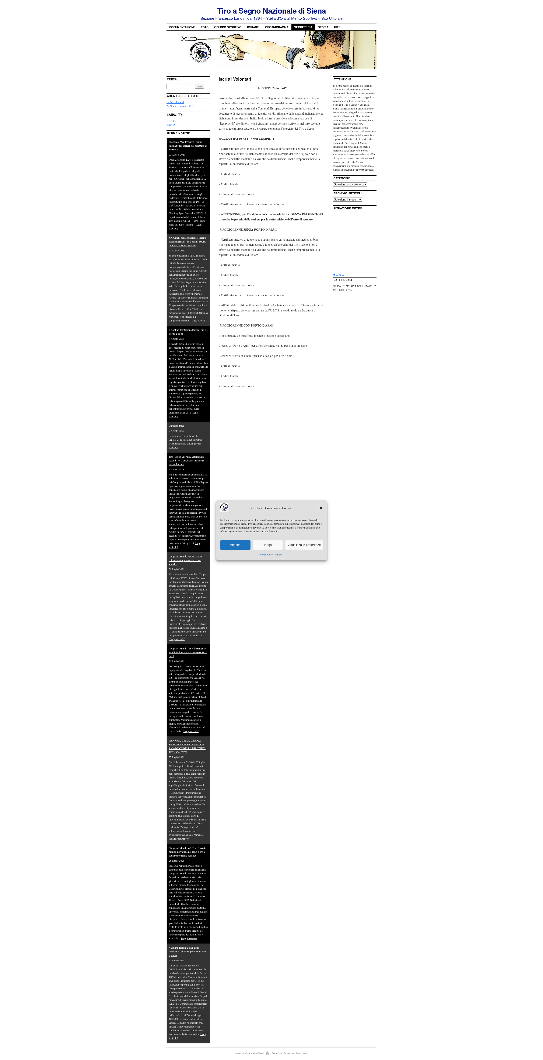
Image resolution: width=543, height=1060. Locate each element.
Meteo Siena (338, 274)
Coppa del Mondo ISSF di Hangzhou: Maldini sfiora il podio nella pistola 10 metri (188, 652)
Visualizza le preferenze (304, 545)
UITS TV (171, 120)
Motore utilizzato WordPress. (250, 1053)
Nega (268, 545)
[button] (321, 508)
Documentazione (182, 27)
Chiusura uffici (176, 425)
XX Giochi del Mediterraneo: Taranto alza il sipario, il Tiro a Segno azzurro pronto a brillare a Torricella (187, 241)
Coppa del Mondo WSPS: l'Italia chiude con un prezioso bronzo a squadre (185, 560)
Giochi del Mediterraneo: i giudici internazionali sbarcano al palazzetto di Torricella (188, 145)
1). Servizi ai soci (175, 102)
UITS (337, 27)
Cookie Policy (266, 554)
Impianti (253, 27)
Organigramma (276, 27)
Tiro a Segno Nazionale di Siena (271, 10)
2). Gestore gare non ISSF (180, 106)
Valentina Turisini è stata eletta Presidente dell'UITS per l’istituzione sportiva (187, 951)
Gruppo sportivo (227, 27)
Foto (205, 27)
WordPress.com (299, 1053)
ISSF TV (171, 124)
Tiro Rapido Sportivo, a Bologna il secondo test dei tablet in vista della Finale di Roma (186, 460)
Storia (323, 27)
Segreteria (303, 27)
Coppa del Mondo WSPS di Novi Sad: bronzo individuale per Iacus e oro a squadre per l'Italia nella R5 (188, 851)
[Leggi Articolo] (199, 320)
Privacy (279, 554)
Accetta (235, 545)
